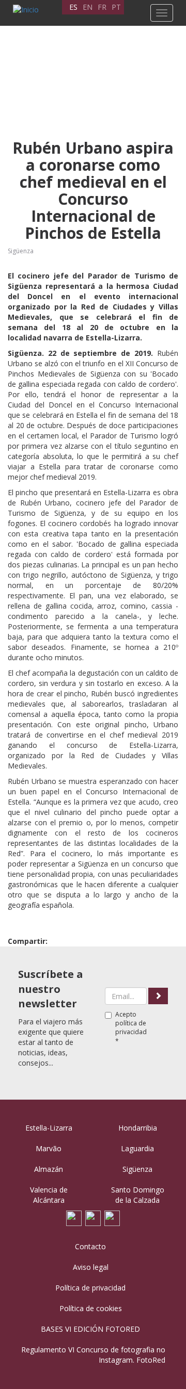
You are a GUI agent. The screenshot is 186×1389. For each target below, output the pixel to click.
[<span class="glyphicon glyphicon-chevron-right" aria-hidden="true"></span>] (158, 996)
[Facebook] (74, 1217)
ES (73, 7)
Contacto (90, 1246)
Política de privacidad (90, 1288)
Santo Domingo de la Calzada (137, 1195)
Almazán (48, 1169)
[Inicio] (23, 9)
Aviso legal (91, 1267)
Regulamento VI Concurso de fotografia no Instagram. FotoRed (93, 1355)
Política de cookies (90, 1308)
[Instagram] (112, 1217)
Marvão (48, 1148)
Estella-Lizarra (48, 1128)
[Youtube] (93, 1217)
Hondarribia (137, 1128)
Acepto (131, 1027)
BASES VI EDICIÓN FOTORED (90, 1329)
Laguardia (137, 1148)
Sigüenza (21, 251)
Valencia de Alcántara (49, 1195)
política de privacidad (131, 1027)
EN (87, 7)
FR (102, 7)
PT (116, 7)
